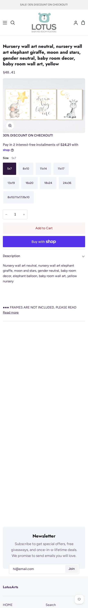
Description (11, 256)
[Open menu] (3, 22)
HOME (7, 605)
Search (51, 605)
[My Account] (74, 23)
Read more (11, 312)
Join (72, 569)
